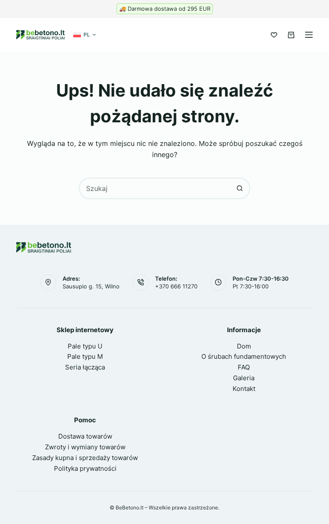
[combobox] (155, 188)
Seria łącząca (85, 367)
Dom (244, 346)
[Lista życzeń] (274, 35)
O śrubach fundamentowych (243, 356)
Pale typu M (85, 356)
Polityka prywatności (85, 468)
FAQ (244, 367)
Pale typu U (85, 346)
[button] (84, 34)
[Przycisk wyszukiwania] (239, 188)
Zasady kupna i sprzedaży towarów (85, 458)
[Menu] (309, 35)
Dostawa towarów (85, 436)
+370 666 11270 (176, 286)
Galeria (243, 378)
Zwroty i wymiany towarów (85, 447)
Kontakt (244, 389)
